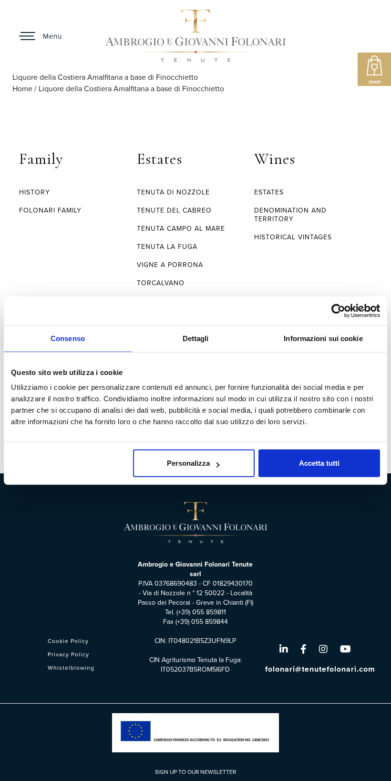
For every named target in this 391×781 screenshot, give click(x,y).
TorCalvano (161, 283)
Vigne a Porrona (170, 265)
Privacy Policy (68, 654)
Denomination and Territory (290, 214)
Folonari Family (50, 210)
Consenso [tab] (68, 338)
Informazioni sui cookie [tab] (323, 338)
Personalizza (188, 463)
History (34, 192)
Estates (159, 159)
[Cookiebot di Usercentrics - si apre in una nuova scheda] (338, 310)
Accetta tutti (319, 463)
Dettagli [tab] (196, 338)
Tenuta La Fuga (167, 247)
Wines (274, 159)
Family (41, 159)
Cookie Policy (68, 641)
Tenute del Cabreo (174, 210)
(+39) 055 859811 (201, 612)
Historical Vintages (293, 237)
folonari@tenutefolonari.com (320, 668)
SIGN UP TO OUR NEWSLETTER (195, 772)
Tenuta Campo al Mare (181, 229)
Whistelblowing (71, 667)
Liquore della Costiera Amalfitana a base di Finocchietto (131, 88)
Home (22, 88)
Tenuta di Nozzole (173, 192)
